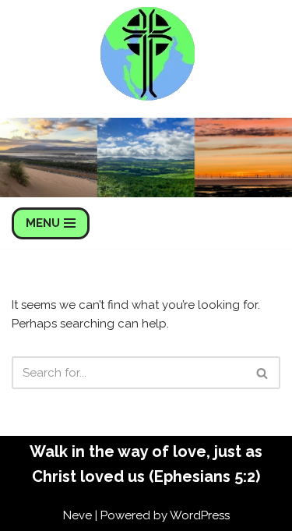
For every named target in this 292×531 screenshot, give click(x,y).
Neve (77, 515)
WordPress (200, 515)
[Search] (262, 372)
